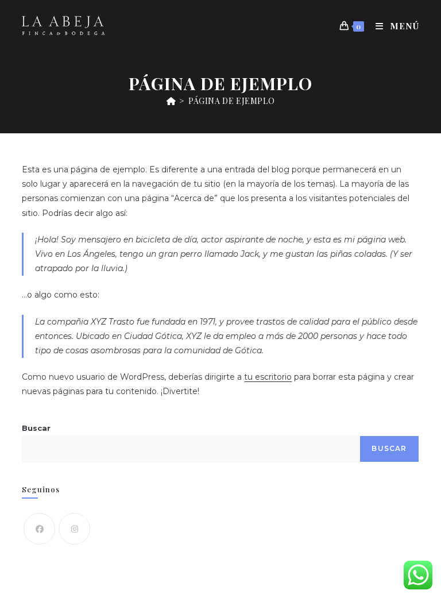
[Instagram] (74, 529)
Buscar (36, 428)
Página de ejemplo (231, 100)
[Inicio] (171, 100)
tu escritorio (268, 377)
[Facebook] (39, 529)
